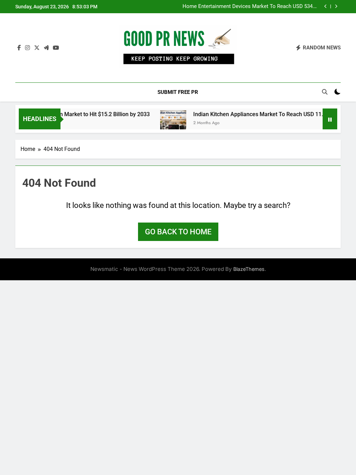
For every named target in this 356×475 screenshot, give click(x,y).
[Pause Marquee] (330, 118)
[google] (46, 48)
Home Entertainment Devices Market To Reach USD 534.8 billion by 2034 (250, 6)
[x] (37, 48)
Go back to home (178, 231)
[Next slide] (336, 6)
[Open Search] (324, 92)
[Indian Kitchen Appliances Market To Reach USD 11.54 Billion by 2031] (167, 123)
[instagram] (27, 48)
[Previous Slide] (325, 6)
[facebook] (19, 48)
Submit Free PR (177, 92)
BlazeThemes (249, 269)
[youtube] (56, 48)
